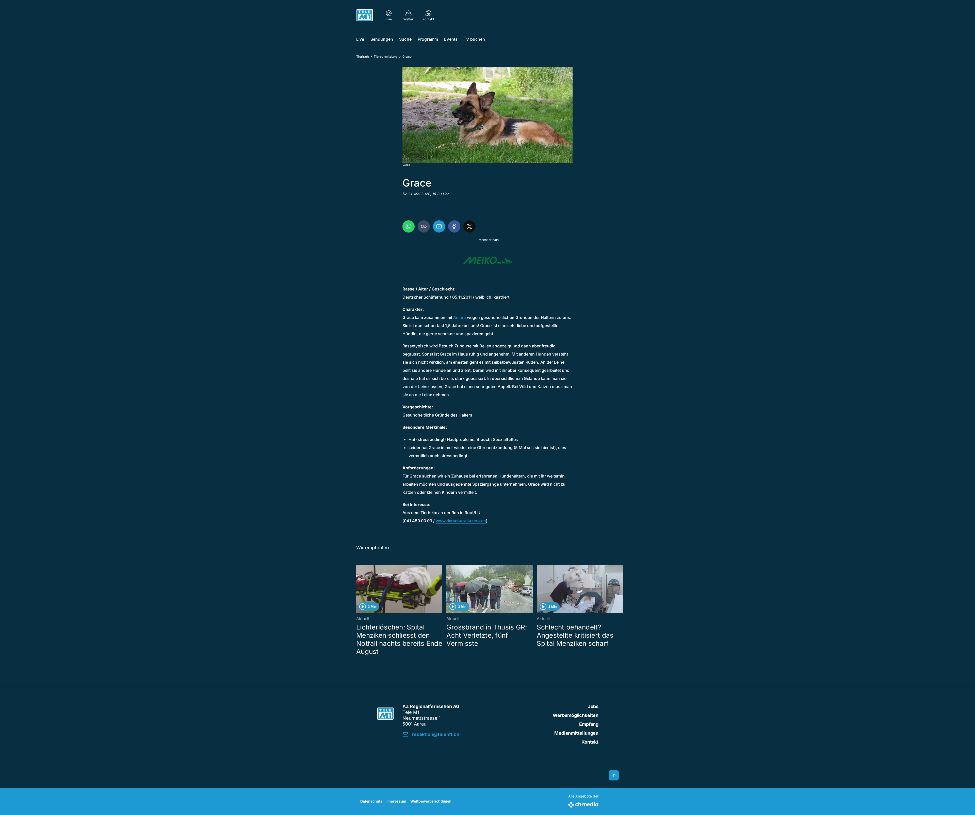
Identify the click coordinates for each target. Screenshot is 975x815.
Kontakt (589, 742)
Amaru (459, 317)
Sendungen (381, 39)
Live (360, 39)
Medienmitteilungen (576, 733)
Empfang (588, 724)
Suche (405, 39)
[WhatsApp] (408, 226)
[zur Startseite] (364, 15)
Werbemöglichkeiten (575, 715)
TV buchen (474, 39)
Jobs (593, 706)
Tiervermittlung (385, 56)
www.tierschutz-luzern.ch (461, 520)
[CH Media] (583, 804)
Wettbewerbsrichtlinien (430, 801)
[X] (469, 226)
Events (451, 39)
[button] (487, 115)
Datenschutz (371, 801)
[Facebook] (454, 226)
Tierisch (362, 56)
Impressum (396, 801)
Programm (428, 39)
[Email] (439, 226)
